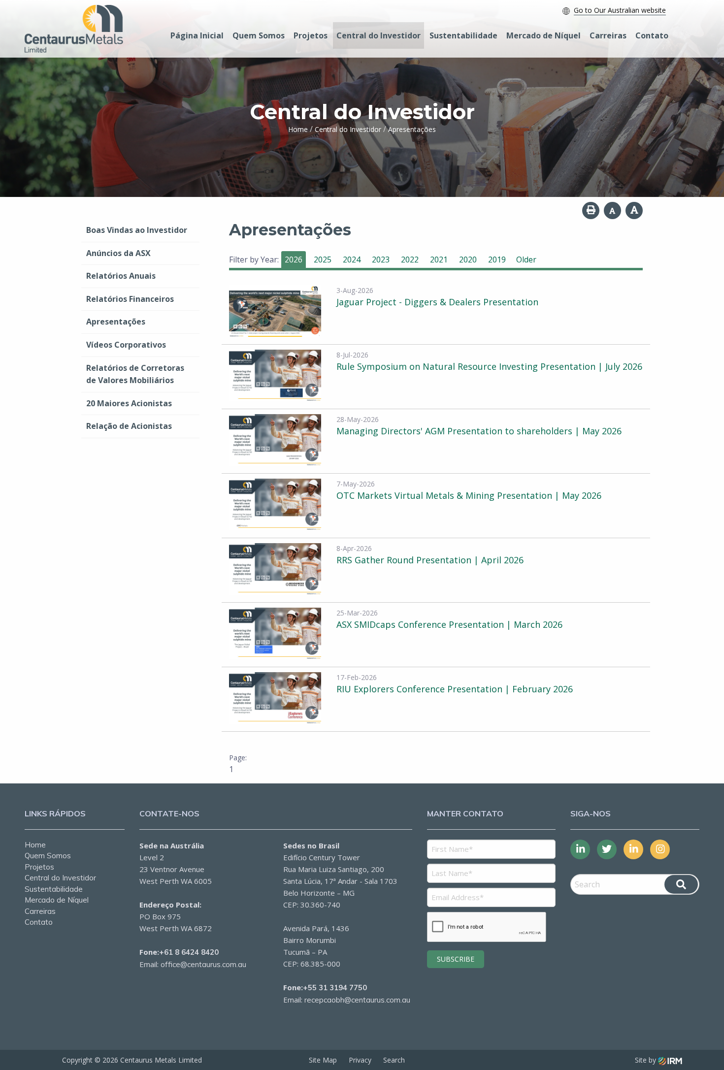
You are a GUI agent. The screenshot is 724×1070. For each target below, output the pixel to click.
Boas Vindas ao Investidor (136, 230)
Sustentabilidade (463, 35)
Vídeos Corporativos (126, 344)
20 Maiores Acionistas (129, 403)
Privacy (360, 1060)
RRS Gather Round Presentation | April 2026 (430, 560)
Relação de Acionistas (129, 426)
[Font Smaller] (612, 210)
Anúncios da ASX (118, 253)
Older (526, 259)
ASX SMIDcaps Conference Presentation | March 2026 (449, 624)
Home (35, 844)
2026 (293, 259)
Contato (651, 35)
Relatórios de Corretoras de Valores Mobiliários (135, 374)
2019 (497, 259)
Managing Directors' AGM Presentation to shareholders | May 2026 (479, 431)
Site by (646, 1060)
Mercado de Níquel (543, 35)
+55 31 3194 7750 (335, 987)
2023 (381, 259)
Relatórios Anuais (121, 275)
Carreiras (608, 35)
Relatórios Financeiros (130, 298)
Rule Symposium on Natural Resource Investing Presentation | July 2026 (489, 366)
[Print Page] (590, 210)
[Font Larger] (634, 210)
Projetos (311, 35)
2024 (352, 259)
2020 (468, 259)
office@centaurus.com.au (203, 964)
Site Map (323, 1060)
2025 (322, 259)
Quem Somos (258, 35)
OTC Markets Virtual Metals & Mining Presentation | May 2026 (468, 495)
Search (394, 1060)
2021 (439, 259)
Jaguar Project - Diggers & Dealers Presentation (437, 302)
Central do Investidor (378, 35)
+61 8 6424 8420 (189, 952)
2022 (410, 259)
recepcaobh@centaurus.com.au (357, 1000)
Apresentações (115, 321)
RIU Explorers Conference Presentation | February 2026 (454, 689)
